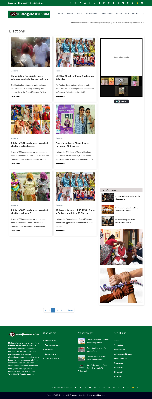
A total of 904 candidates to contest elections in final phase (29, 144)
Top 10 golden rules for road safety (96, 350)
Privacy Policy (119, 349)
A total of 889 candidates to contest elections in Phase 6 (29, 211)
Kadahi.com (49, 349)
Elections (14, 70)
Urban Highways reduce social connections (97, 358)
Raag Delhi (118, 376)
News (69, 13)
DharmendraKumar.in (53, 358)
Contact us (118, 345)
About (116, 340)
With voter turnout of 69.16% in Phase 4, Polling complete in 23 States (75, 211)
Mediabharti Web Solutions (66, 395)
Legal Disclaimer (120, 358)
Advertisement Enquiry (123, 354)
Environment (107, 13)
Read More (15, 96)
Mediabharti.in (50, 340)
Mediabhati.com (99, 395)
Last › (70, 310)
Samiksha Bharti (51, 354)
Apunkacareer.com (52, 345)
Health (119, 13)
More (134, 13)
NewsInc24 (118, 372)
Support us (12, 3)
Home (60, 13)
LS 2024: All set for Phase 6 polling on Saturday (75, 77)
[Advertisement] (121, 122)
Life (127, 13)
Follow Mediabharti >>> (60, 387)
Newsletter (118, 367)
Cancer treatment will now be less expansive (98, 341)
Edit (78, 13)
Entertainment (92, 13)
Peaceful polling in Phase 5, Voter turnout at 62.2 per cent (73, 144)
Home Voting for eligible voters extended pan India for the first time (29, 77)
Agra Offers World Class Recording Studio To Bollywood (92, 368)
